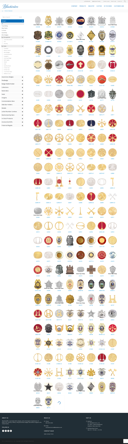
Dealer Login (113, 1)
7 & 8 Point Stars (8, 71)
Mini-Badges (5, 35)
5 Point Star (7, 67)
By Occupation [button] (6, 37)
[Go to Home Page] (2, 11)
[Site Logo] (10, 6)
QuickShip (4, 32)
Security (6, 43)
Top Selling (5, 26)
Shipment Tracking (97, 1)
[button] (125, 1)
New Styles (4, 28)
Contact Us (120, 1)
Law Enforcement (8, 39)
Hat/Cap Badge (7, 58)
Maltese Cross (7, 73)
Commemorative (8, 54)
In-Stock (4, 30)
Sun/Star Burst (7, 66)
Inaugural (6, 56)
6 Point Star (7, 69)
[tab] (12, 20)
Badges (10, 11)
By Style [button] (4, 46)
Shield (5, 62)
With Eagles (6, 60)
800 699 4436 (87, 1)
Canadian (6, 48)
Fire (5, 41)
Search (20, 17)
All (2, 23)
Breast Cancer (7, 50)
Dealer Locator (107, 1)
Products (82, 6)
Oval (5, 64)
